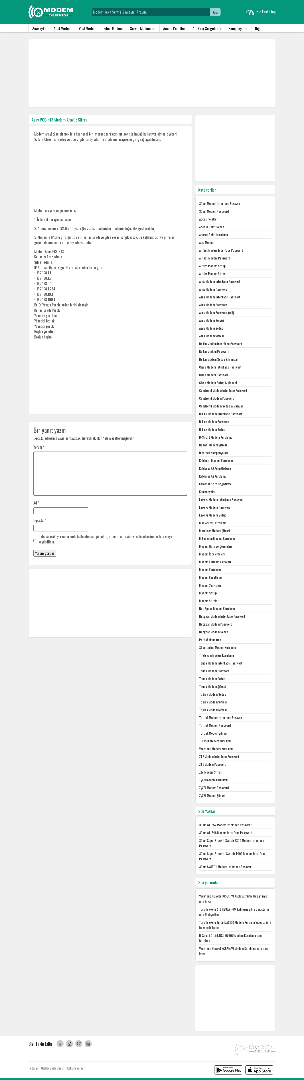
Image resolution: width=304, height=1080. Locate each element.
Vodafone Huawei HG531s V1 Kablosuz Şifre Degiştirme (233, 896)
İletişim (33, 1068)
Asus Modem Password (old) (216, 312)
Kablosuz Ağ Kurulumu (212, 476)
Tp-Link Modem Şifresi (213, 733)
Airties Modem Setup (212, 265)
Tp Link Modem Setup (212, 694)
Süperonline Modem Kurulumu (218, 647)
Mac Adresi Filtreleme (212, 523)
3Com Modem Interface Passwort (220, 203)
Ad (36, 503)
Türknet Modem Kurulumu (215, 741)
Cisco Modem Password (214, 375)
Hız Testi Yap (266, 11)
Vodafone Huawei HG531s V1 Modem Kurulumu (227, 948)
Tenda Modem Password (214, 671)
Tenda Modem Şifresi (212, 686)
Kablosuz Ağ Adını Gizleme (215, 468)
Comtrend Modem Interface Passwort (223, 390)
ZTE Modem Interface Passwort (219, 756)
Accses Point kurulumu (213, 234)
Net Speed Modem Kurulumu (217, 608)
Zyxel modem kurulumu (213, 780)
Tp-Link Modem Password (215, 725)
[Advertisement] (152, 73)
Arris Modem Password (213, 289)
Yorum (38, 447)
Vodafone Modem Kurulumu (216, 748)
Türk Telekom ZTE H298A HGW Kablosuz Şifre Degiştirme (234, 909)
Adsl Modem (62, 28)
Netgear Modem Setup (213, 632)
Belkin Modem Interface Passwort (220, 343)
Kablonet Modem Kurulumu (216, 460)
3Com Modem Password (214, 211)
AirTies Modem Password (214, 258)
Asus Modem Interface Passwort (219, 297)
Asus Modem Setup (211, 328)
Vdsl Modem (87, 28)
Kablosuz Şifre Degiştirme (215, 484)
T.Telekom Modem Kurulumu (216, 655)
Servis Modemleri (143, 28)
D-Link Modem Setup (212, 429)
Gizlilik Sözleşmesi (52, 1068)
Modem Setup (208, 593)
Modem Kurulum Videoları (215, 561)
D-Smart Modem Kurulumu (215, 437)
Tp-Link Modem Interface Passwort (221, 717)
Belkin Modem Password (214, 351)
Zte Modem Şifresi (210, 772)
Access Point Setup (211, 227)
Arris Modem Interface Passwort (219, 281)
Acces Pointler (174, 28)
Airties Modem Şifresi (212, 273)
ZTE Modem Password (212, 764)
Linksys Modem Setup (212, 515)
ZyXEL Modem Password (214, 787)
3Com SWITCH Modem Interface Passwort (226, 866)
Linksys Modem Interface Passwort (221, 499)
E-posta (39, 520)
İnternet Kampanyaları (213, 452)
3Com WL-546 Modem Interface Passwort (225, 832)
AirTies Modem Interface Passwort (221, 250)
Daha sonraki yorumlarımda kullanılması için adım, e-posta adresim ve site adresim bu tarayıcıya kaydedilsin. (105, 539)
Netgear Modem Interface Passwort (222, 616)
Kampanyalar (238, 28)
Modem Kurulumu (210, 569)
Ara (215, 12)
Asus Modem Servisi (211, 320)
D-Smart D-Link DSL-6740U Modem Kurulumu (227, 935)
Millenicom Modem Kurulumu (217, 538)
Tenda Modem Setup (212, 678)
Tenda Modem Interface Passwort (220, 663)
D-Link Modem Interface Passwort (220, 413)
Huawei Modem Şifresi (213, 445)
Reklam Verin (75, 1068)
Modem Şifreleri (209, 600)
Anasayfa (39, 28)
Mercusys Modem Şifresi (214, 530)
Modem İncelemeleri (212, 554)
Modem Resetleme (210, 577)
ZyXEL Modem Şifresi (212, 795)
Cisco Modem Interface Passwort (220, 367)
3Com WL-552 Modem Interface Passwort (225, 825)
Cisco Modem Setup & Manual (218, 382)
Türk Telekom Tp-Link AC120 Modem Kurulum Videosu (232, 922)
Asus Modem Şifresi (211, 336)
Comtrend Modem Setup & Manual (221, 406)
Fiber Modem (113, 28)
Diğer (259, 28)
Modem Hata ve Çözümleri (215, 546)
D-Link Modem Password (214, 421)
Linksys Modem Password (215, 507)
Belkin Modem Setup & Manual (218, 359)
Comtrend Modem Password (216, 398)
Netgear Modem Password (215, 624)
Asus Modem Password (213, 304)
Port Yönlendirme (210, 639)
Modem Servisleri (210, 585)
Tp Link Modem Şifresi (213, 702)
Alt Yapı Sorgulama (207, 28)
